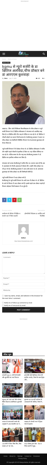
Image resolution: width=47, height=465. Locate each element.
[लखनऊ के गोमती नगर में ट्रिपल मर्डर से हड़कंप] (34, 412)
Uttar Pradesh (28, 396)
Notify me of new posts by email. (15, 305)
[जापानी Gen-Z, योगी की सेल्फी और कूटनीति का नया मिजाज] (12, 366)
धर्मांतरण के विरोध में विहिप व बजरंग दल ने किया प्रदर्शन (11, 214)
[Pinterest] (14, 200)
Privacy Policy (22, 458)
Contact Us (27, 456)
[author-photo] (23, 235)
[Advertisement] (23, 26)
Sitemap (19, 456)
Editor (6, 78)
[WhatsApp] (19, 200)
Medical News (12, 59)
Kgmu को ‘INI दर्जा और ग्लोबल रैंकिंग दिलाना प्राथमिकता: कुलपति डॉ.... (12, 401)
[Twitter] (9, 200)
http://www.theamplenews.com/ (23, 241)
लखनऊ (26, 418)
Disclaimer (36, 456)
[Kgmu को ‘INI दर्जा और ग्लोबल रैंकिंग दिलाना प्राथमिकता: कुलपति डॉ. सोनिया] (12, 390)
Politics (4, 418)
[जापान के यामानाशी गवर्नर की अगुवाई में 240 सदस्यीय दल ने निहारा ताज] (12, 412)
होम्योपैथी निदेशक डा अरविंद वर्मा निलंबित (35, 214)
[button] (3, 54)
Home (4, 59)
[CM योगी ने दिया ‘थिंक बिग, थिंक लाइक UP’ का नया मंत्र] (12, 434)
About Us (12, 456)
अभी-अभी (5, 372)
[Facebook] (4, 200)
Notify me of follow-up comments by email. (18, 303)
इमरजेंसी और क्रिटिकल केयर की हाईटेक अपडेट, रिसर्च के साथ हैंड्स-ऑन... (34, 377)
